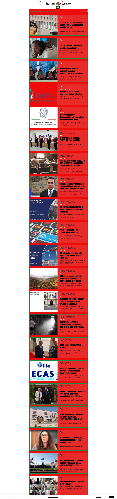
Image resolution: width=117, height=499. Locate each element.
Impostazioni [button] (98, 497)
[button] (75, 11)
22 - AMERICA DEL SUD (64, 365)
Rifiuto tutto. (105, 497)
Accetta (111, 497)
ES (35, 1)
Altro (56, 11)
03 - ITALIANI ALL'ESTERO (65, 20)
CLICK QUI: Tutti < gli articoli (35, 11)
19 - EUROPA (62, 112)
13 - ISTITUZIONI (63, 458)
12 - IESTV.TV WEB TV (48, 11)
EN (40, 1)
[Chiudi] (115, 497)
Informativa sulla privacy (53, 497)
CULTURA (61, 435)
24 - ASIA (61, 135)
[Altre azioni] (84, 17)
